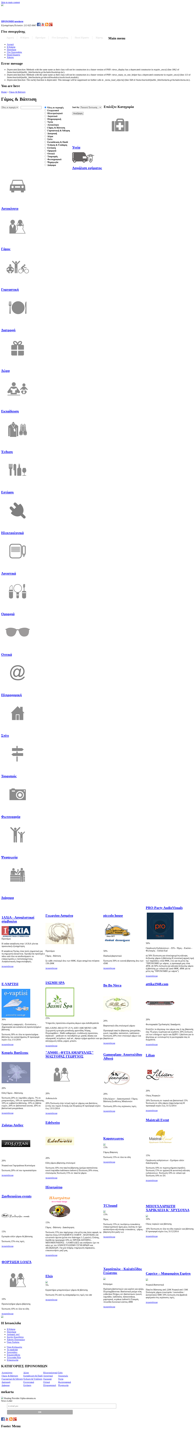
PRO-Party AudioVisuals (164, 908)
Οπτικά (51, 153)
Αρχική (10, 37)
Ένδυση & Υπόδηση (57, 145)
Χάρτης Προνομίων (16, 1339)
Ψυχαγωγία (52, 162)
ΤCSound (110, 1205)
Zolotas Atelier (13, 1125)
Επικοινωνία (12, 1360)
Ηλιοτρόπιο (53, 1187)
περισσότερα (7, 966)
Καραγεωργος (113, 1138)
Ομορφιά (51, 150)
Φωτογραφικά (54, 159)
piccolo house (113, 915)
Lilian (150, 1055)
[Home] (19, 19)
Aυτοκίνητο (53, 125)
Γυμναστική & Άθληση (58, 130)
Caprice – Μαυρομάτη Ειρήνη (168, 1273)
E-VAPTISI (10, 984)
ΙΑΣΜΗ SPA (55, 983)
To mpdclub (12, 1349)
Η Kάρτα (24, 37)
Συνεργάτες (12, 1352)
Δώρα (50, 136)
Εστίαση (51, 148)
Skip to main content (10, 2)
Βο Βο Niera (112, 985)
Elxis (49, 1276)
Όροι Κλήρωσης (14, 1347)
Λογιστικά (52, 116)
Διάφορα (51, 165)
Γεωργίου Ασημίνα (59, 915)
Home (4, 92)
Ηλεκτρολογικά (55, 113)
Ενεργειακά (53, 110)
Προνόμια (40, 37)
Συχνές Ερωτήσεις (15, 1337)
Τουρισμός (52, 156)
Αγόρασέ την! (13, 1334)
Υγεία (50, 122)
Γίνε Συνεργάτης (60, 37)
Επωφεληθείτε (13, 1355)
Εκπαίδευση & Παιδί (57, 142)
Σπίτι (50, 139)
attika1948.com (157, 984)
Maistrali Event (157, 1120)
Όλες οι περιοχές (55, 107)
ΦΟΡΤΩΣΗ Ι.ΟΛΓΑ (16, 1262)
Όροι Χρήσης (13, 1342)
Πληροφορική (54, 119)
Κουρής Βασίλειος (15, 1052)
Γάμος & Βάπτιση (17, 92)
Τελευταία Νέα (14, 1357)
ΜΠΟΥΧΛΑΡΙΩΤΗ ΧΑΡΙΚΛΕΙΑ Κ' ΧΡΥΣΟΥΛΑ (167, 1208)
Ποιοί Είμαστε (82, 37)
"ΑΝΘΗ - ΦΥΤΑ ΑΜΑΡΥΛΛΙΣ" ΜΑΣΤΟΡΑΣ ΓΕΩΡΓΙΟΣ (69, 1054)
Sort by (76, 107)
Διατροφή (52, 133)
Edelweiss (52, 1122)
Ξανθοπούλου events (16, 1196)
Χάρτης (99, 37)
